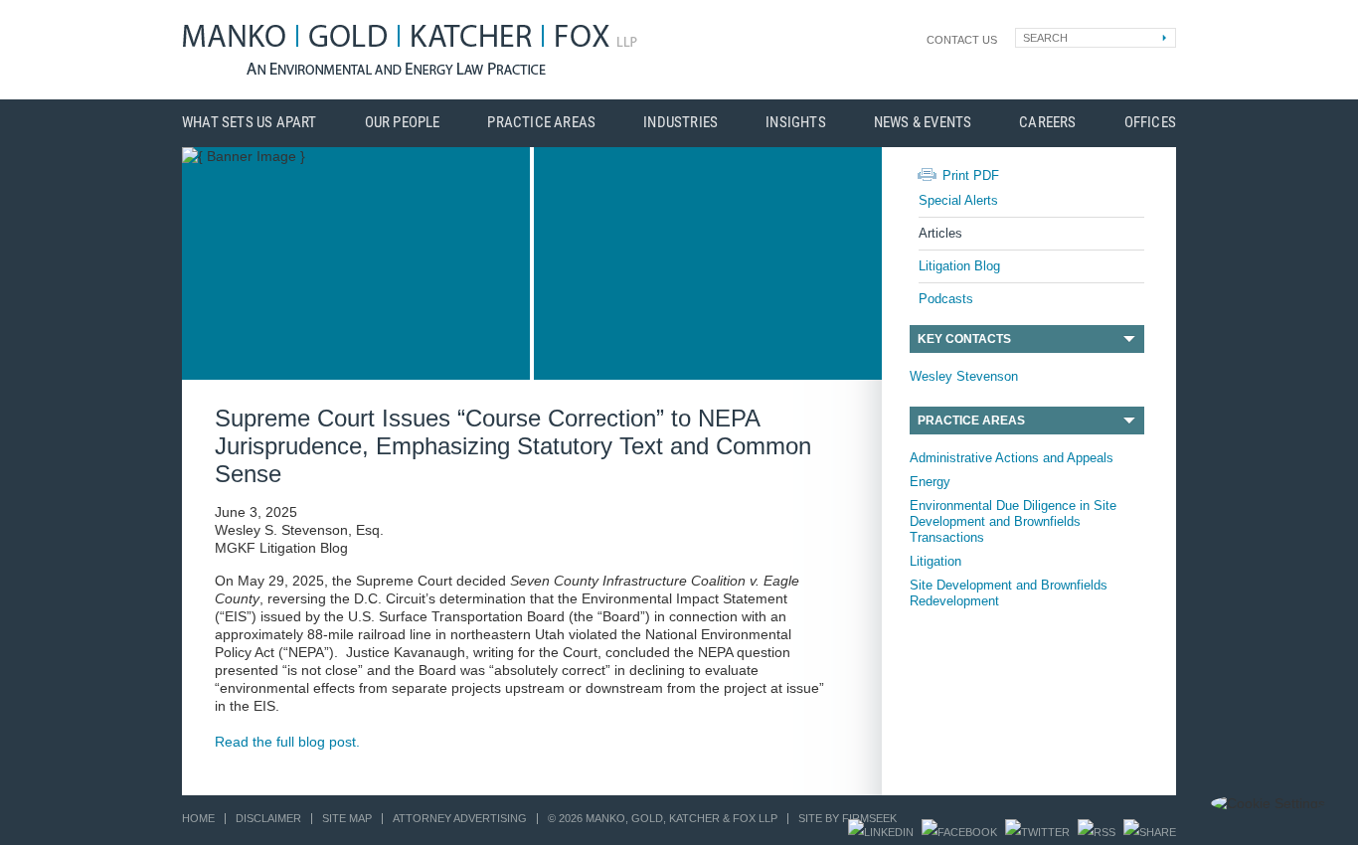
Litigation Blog (959, 265)
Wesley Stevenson (964, 376)
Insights (795, 122)
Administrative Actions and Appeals (1011, 457)
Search (1045, 38)
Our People (402, 122)
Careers (1047, 122)
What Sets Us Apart (249, 122)
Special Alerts (958, 200)
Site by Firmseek (847, 818)
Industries (680, 122)
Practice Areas (541, 122)
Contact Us (962, 40)
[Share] (1149, 832)
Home (198, 818)
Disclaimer (268, 818)
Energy (930, 481)
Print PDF (970, 175)
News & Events (923, 122)
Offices (1150, 122)
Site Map (347, 818)
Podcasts (946, 298)
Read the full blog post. (287, 742)
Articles (940, 233)
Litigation (935, 561)
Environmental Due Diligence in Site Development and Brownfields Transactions (1013, 521)
